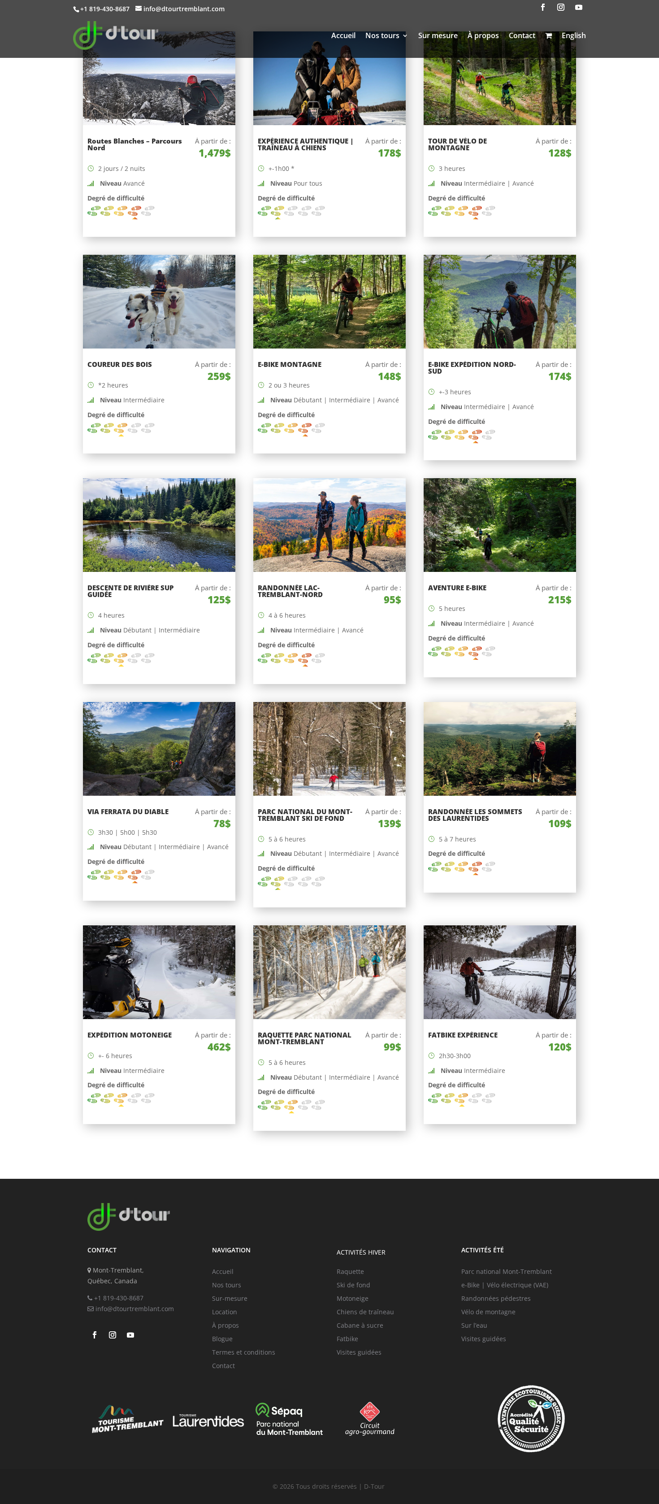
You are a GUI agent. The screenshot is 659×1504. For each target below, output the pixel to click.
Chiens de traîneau (365, 1312)
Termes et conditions (243, 1352)
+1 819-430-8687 (117, 1298)
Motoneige (353, 1299)
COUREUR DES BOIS (119, 364)
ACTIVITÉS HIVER (361, 1252)
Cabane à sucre (360, 1326)
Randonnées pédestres (496, 1299)
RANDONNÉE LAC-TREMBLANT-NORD (290, 591)
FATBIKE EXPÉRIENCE (463, 1034)
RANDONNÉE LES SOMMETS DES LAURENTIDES (475, 815)
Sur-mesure (229, 1299)
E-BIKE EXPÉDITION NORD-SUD (472, 367)
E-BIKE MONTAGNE (289, 364)
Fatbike (347, 1339)
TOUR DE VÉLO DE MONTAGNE (457, 144)
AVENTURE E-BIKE (457, 587)
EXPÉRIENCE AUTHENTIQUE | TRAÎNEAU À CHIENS (306, 144)
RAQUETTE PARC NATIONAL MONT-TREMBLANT (304, 1038)
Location (224, 1312)
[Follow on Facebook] (543, 7)
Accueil (343, 35)
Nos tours (382, 35)
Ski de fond (353, 1285)
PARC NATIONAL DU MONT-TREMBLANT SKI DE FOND (305, 815)
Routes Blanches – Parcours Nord (134, 144)
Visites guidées (359, 1352)
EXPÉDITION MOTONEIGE (129, 1034)
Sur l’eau (474, 1326)
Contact (522, 35)
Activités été (482, 1250)
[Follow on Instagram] (561, 7)
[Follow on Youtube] (579, 7)
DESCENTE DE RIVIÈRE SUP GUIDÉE (130, 591)
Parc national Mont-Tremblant (506, 1272)
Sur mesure (438, 35)
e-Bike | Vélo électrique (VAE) (504, 1285)
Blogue (222, 1339)
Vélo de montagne (488, 1312)
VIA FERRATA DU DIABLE (128, 811)
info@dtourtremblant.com (134, 1308)
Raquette (350, 1272)
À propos (483, 35)
